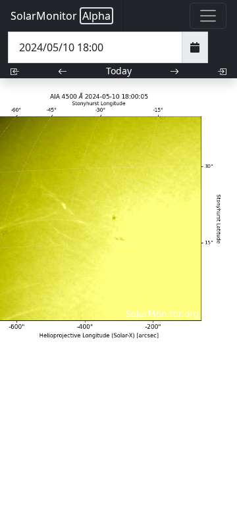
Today (119, 70)
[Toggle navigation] (208, 16)
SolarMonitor (61, 16)
